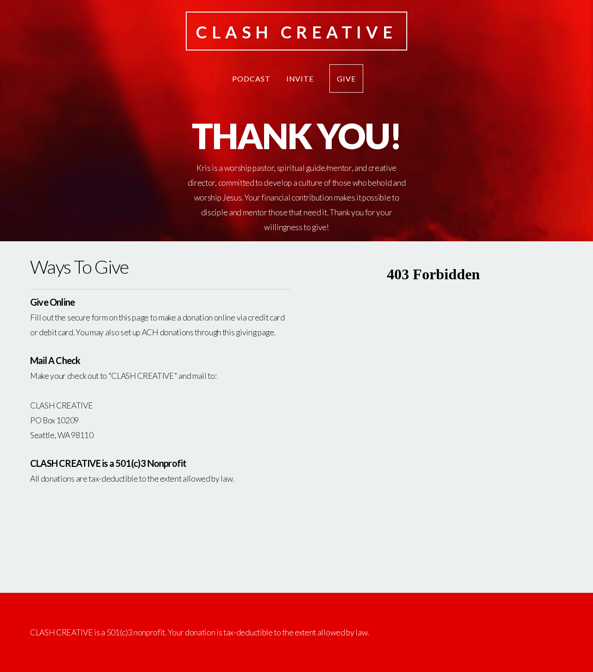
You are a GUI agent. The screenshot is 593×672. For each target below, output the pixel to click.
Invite (300, 78)
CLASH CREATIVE (296, 32)
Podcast (251, 78)
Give (346, 78)
